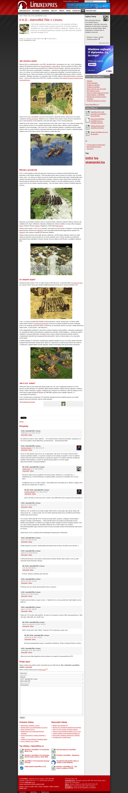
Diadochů (22, 232)
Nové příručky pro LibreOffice (66, 749)
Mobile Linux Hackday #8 (60, 725)
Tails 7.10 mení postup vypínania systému (65, 729)
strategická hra (28, 40)
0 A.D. (26, 64)
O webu (32, 786)
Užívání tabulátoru (92, 83)
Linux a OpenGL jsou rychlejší (30, 741)
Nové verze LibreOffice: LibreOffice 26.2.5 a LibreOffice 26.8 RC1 (98, 121)
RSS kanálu (42, 669)
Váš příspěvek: (24, 685)
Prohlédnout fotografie (28, 402)
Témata (61, 10)
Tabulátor (89, 81)
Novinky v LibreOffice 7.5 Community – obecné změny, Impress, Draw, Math (37, 756)
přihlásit (70, 1)
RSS (36, 786)
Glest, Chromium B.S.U (28, 729)
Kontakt (21, 786)
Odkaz (30, 435)
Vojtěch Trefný (40, 38)
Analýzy (54, 10)
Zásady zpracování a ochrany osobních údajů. (32, 784)
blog (107, 43)
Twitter (51, 786)
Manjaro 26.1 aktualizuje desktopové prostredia (67, 727)
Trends (40, 786)
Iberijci (21, 226)
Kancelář (76, 10)
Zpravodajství (24, 10)
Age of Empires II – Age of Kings (50, 66)
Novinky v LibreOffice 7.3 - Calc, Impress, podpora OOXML (66, 767)
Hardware (45, 10)
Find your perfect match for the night (98, 93)
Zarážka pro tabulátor (93, 85)
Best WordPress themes (94, 146)
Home (20, 15)
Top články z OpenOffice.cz (31, 746)
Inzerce (27, 786)
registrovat (75, 1)
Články (25, 15)
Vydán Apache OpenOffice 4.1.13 (35, 766)
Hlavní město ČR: (25, 681)
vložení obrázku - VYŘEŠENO (96, 95)
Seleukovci (40, 230)
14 (47, 38)
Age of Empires (33, 119)
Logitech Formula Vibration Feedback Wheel (34, 739)
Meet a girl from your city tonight (96, 89)
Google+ (56, 786)
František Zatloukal (26, 448)
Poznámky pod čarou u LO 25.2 (96, 100)
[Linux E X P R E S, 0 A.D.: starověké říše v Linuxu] (37, 4)
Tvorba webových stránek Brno (96, 145)
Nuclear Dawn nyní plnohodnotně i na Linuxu (34, 727)
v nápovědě (28, 667)
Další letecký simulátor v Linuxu (30, 725)
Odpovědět (24, 435)
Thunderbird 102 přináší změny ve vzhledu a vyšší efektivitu (67, 761)
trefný (34, 40)
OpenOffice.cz (92, 108)
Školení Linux (91, 10)
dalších (39, 390)
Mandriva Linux (45, 792)
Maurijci (37, 226)
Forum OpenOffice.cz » (92, 104)
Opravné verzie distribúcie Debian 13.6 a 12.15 (67, 731)
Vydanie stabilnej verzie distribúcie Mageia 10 (66, 733)
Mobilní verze (23, 788)
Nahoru (21, 421)
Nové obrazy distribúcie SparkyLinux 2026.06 (66, 735)
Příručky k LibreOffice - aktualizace (67, 755)
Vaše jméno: (23, 673)
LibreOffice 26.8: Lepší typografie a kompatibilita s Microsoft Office (98, 114)
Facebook (46, 786)
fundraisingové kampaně (41, 323)
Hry (83, 10)
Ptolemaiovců (59, 226)
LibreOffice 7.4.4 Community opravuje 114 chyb (37, 761)
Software (36, 10)
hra (22, 40)
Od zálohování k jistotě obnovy (62, 737)
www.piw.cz (90, 148)
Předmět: (23, 677)
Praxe (68, 10)
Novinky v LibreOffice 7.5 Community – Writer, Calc (37, 750)
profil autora (102, 43)
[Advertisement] (51, 50)
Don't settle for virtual (93, 91)
